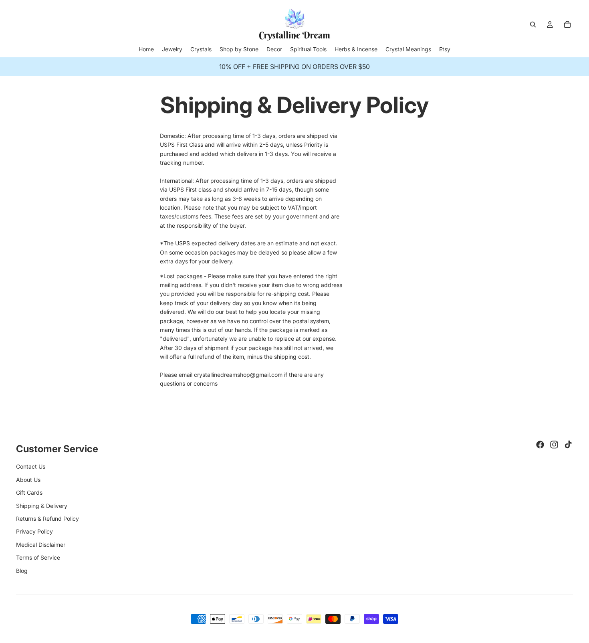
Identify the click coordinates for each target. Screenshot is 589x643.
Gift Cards (29, 492)
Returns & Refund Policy (47, 518)
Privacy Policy (34, 531)
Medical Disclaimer (40, 544)
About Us (28, 479)
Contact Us (30, 466)
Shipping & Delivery (41, 505)
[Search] (533, 24)
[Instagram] (554, 444)
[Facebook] (540, 444)
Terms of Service (38, 557)
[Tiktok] (568, 444)
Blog (22, 570)
